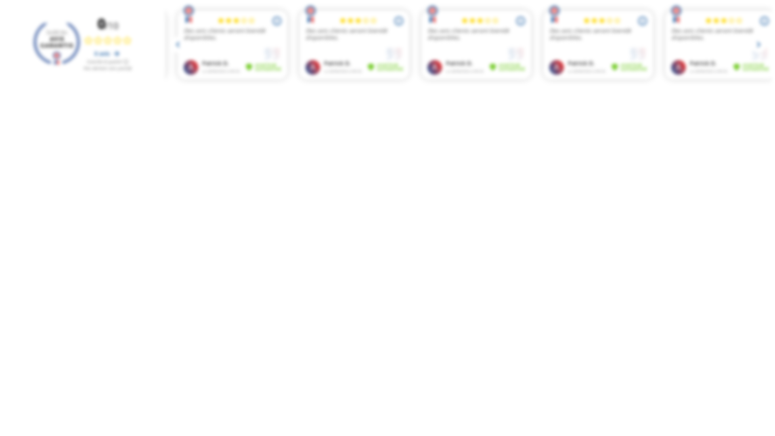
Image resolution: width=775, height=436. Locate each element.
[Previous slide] (178, 45)
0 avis (102, 53)
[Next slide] (758, 45)
